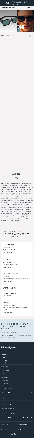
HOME (2, 12)
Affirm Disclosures (21, 429)
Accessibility (4, 429)
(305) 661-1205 (7, 252)
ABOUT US (4, 354)
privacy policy (10, 335)
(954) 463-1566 (7, 267)
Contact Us (6, 404)
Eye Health (5, 383)
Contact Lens (6, 386)
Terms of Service (21, 427)
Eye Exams (5, 380)
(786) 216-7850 (7, 281)
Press (4, 398)
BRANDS (8, 12)
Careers (5, 360)
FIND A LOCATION (8, 417)
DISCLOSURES (16, 4)
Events (4, 362)
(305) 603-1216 (7, 312)
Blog (4, 396)
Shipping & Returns (5, 424)
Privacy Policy (4, 427)
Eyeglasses (6, 373)
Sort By (29, 36)
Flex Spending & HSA (22, 424)
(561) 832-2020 (7, 296)
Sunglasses (6, 370)
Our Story (5, 357)
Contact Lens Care (7, 388)
